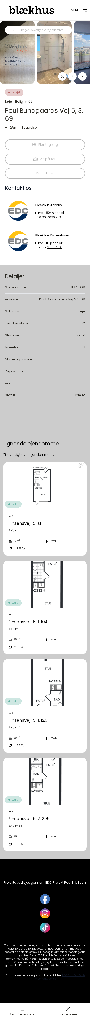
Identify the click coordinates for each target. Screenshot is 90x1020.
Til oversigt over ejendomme (26, 455)
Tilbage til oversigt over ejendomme (40, 30)
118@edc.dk (54, 243)
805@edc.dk (55, 213)
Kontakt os (45, 173)
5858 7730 (54, 217)
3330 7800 (54, 247)
